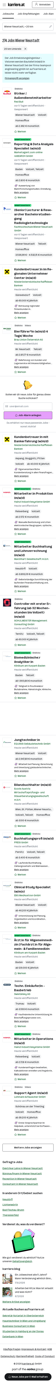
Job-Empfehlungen (29, 13)
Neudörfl (20, 568)
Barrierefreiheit (25, 1356)
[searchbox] (28, 26)
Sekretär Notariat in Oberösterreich (23, 1315)
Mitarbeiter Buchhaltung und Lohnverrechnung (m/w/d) (33, 551)
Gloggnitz (31, 458)
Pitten (41, 458)
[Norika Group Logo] (27, 1370)
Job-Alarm (49, 13)
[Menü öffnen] (4, 4)
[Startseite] (17, 4)
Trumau (19, 1003)
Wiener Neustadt (27, 40)
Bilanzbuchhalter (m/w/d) (32, 785)
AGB (49, 1349)
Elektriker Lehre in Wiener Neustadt (22, 1168)
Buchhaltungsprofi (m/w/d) (34, 838)
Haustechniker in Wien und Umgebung (24, 1320)
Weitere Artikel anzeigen (16, 1301)
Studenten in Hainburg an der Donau (23, 1331)
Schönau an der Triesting (29, 1106)
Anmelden (45, 4)
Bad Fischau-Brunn (13, 1209)
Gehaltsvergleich (22, 1261)
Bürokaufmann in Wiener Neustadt (22, 1173)
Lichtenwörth (10, 1204)
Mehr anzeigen (21, 192)
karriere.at (36, 1309)
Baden (19, 169)
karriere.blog (11, 1269)
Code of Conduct (45, 1356)
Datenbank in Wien (12, 1336)
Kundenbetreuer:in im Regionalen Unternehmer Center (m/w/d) (33, 273)
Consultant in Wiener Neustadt (20, 1184)
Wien (18, 809)
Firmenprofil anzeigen (17, 78)
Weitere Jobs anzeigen (28, 1147)
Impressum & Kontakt (34, 1349)
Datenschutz (8, 1356)
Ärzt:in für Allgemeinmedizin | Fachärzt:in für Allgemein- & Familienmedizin (33, 944)
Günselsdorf (22, 295)
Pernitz (19, 852)
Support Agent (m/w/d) (31, 1093)
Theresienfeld (10, 1215)
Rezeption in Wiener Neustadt (19, 1178)
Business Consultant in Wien (18, 1326)
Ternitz (19, 633)
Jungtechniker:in (27, 740)
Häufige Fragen (12, 1349)
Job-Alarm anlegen (29, 415)
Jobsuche (8, 13)
